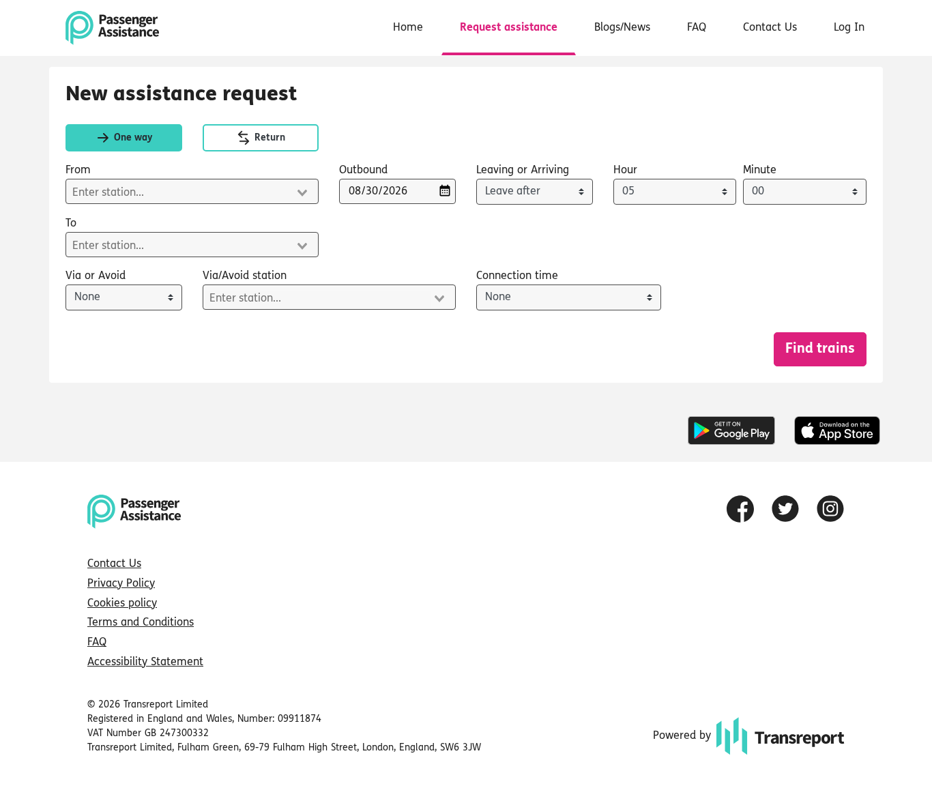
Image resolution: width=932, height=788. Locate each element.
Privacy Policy (121, 584)
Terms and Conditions (140, 622)
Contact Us (770, 28)
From (78, 170)
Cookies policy (122, 603)
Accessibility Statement (145, 662)
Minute (759, 170)
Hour (625, 170)
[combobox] (192, 191)
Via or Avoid (95, 276)
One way (131, 138)
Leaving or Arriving (522, 170)
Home (408, 28)
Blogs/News (622, 28)
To (70, 223)
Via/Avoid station (245, 276)
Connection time (517, 276)
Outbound (363, 170)
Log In (849, 28)
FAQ (696, 28)
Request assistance (508, 28)
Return (268, 138)
